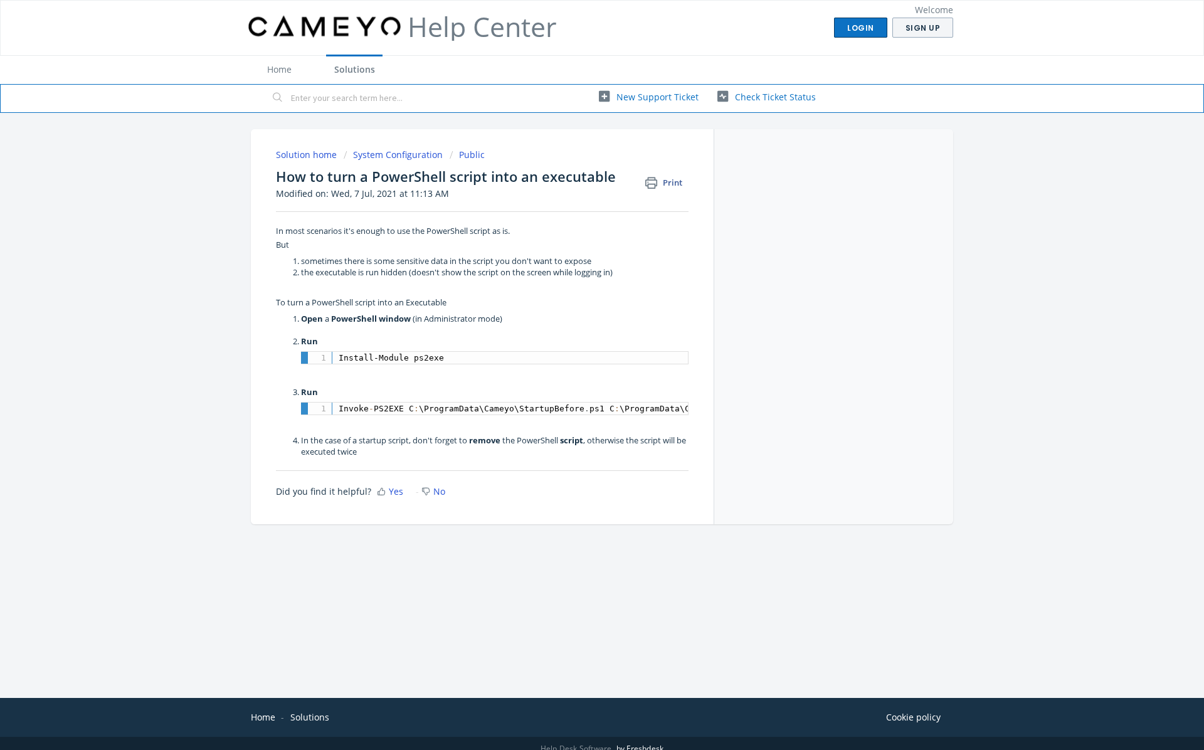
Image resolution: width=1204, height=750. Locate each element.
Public (472, 155)
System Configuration (398, 155)
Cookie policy (913, 717)
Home (279, 69)
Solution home (307, 155)
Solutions (354, 69)
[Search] (278, 98)
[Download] (579, 211)
